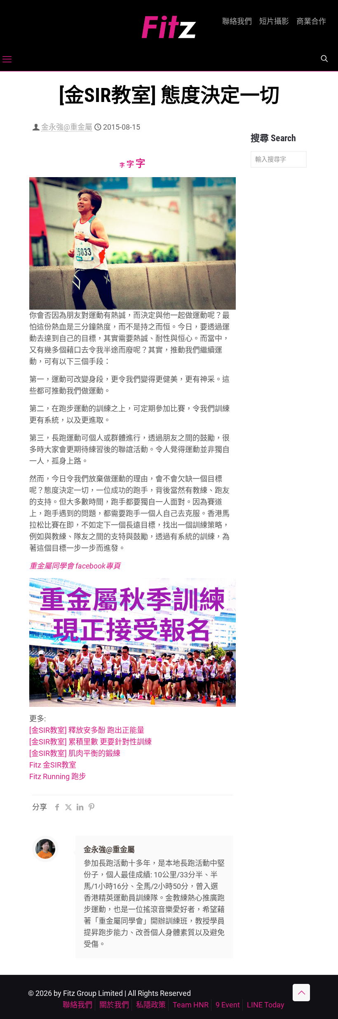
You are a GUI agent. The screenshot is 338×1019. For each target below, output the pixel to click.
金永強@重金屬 (66, 127)
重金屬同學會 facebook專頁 (74, 566)
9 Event (228, 1004)
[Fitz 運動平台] (169, 23)
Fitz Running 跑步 (57, 776)
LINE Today (265, 1004)
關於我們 (114, 1004)
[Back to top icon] (301, 992)
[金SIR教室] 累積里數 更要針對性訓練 (90, 741)
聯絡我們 (237, 21)
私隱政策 (151, 1004)
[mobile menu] (7, 59)
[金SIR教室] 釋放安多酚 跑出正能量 (86, 730)
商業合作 (311, 21)
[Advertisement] (279, 304)
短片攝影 (274, 21)
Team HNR (191, 1004)
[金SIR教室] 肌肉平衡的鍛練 (74, 753)
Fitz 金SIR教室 (52, 765)
